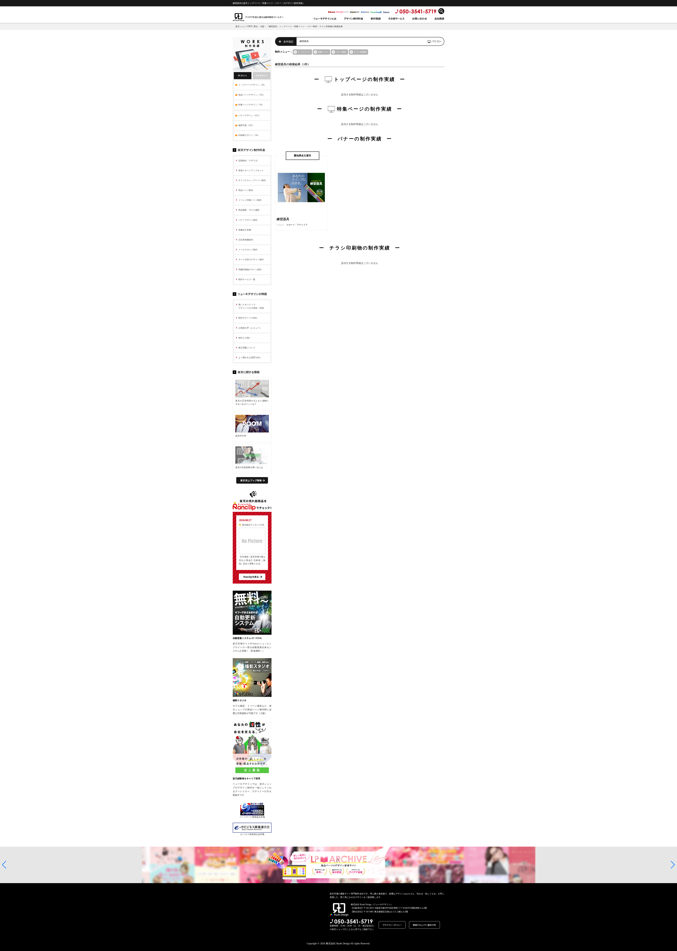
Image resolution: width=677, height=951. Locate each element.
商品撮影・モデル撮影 (249, 210)
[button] (4, 865)
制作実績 (376, 18)
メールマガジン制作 (247, 249)
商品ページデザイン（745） (251, 95)
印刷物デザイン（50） (249, 135)
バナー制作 (341, 52)
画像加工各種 (244, 230)
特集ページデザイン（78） (251, 104)
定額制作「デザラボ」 (249, 160)
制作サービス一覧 (246, 279)
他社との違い (244, 338)
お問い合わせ (419, 18)
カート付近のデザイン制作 (251, 259)
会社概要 (439, 18)
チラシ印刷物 (360, 52)
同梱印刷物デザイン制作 (250, 269)
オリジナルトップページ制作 (252, 180)
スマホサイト (261, 75)
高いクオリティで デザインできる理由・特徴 (251, 306)
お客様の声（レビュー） (250, 328)
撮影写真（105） (246, 125)
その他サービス (396, 18)
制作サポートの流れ (247, 318)
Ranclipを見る (251, 576)
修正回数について (246, 347)
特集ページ (323, 52)
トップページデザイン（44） (252, 85)
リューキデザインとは (324, 18)
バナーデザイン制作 (247, 220)
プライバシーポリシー (392, 924)
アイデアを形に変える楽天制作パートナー (264, 17)
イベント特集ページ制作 (250, 200)
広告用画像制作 (245, 240)
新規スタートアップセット (251, 170)
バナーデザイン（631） (249, 115)
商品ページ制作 (245, 190)
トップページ (304, 52)
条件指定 (288, 41)
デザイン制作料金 (353, 18)
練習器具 (283, 219)
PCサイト (242, 75)
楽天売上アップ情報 (251, 480)
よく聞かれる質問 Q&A (249, 357)
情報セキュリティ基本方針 (424, 924)
